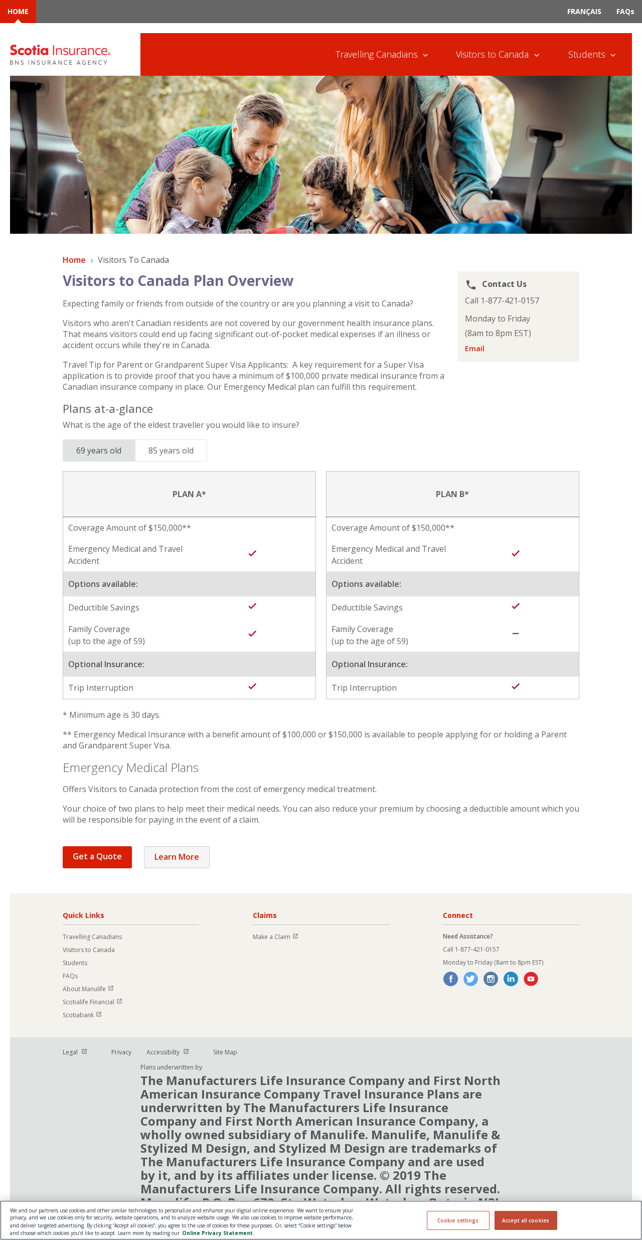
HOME (18, 11)
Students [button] (586, 54)
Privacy (121, 1052)
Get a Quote (97, 856)
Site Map (225, 1052)
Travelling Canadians (92, 937)
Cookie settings (458, 1220)
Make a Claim (280, 937)
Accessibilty (172, 1052)
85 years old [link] (171, 450)
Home (74, 259)
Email (475, 348)
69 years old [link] (98, 450)
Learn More (176, 856)
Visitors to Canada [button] (492, 54)
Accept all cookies (525, 1220)
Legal (79, 1052)
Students (75, 963)
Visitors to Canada (89, 950)
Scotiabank (87, 1015)
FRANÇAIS (584, 11)
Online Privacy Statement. (218, 1232)
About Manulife (93, 989)
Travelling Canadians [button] (377, 54)
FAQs (625, 11)
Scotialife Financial (97, 1002)
